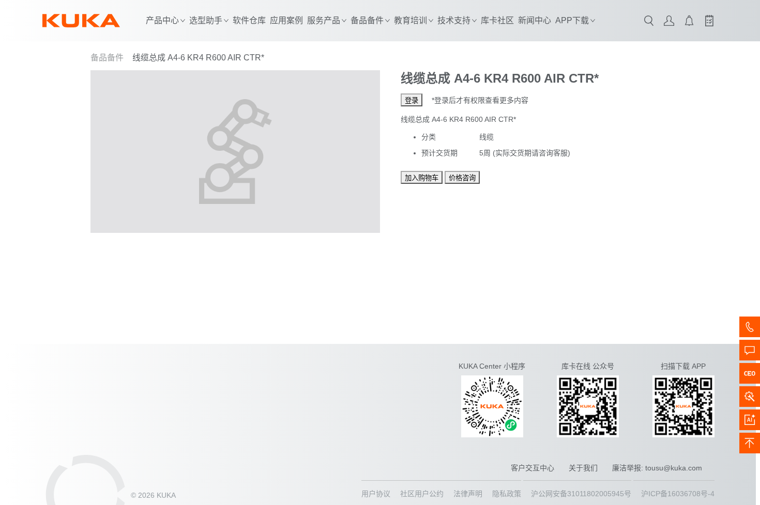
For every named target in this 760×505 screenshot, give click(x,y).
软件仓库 (249, 20)
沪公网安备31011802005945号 (581, 494)
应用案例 (286, 20)
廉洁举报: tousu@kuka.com (657, 468)
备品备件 (107, 57)
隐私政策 (506, 494)
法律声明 (467, 494)
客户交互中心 (532, 468)
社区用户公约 (422, 494)
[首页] (81, 20)
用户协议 (375, 494)
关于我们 (583, 468)
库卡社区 (497, 20)
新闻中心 (534, 20)
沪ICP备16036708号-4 (678, 494)
